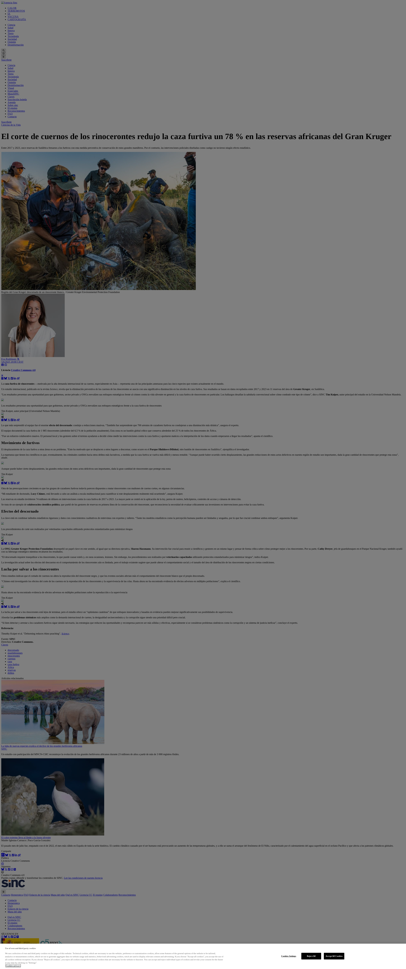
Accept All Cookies (334, 956)
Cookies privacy (13, 966)
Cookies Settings (288, 956)
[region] (203, 956)
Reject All (311, 956)
